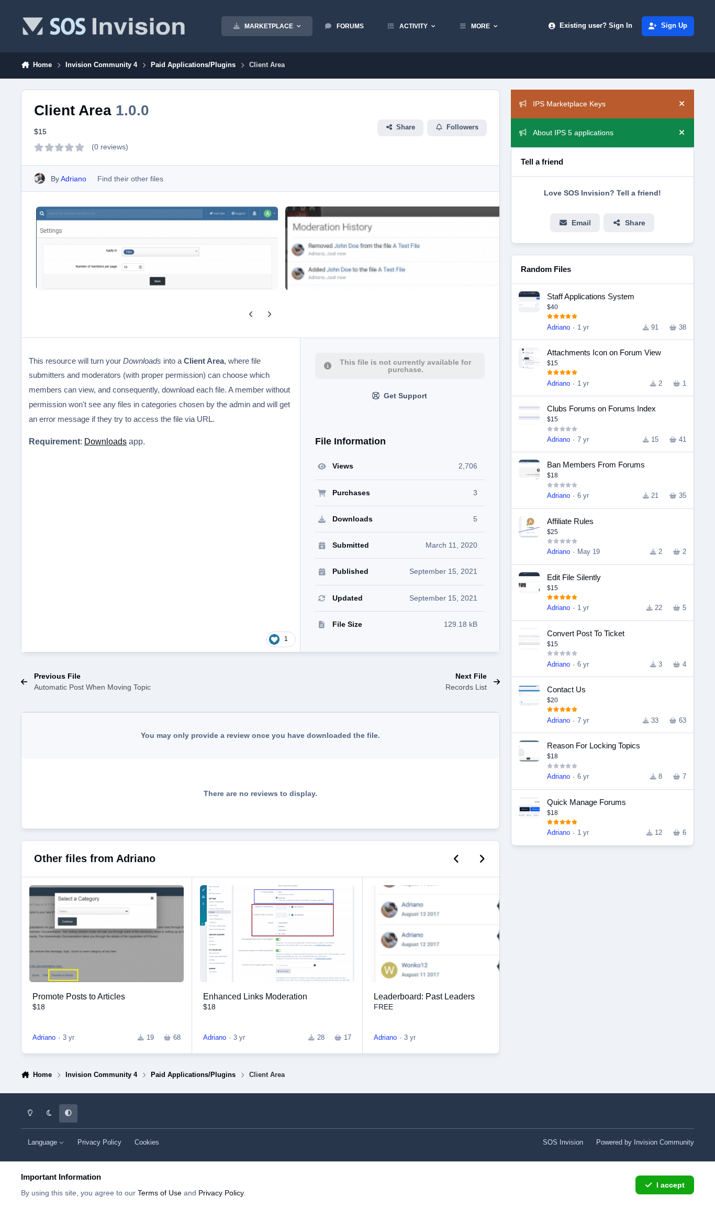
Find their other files (130, 179)
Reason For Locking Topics (593, 745)
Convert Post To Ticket (585, 633)
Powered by (645, 1142)
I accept (670, 1185)
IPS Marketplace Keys (569, 104)
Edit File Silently (574, 577)
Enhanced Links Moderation (255, 996)
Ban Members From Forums (596, 464)
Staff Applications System (590, 296)
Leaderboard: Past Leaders (424, 996)
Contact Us (566, 689)
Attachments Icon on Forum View (604, 352)
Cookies (147, 1142)
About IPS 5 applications (573, 132)
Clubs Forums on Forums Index (601, 408)
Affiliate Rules (570, 521)
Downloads (105, 441)
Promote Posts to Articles (78, 996)
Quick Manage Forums (586, 802)
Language (43, 1142)
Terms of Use (160, 1193)
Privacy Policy (99, 1142)
